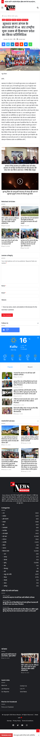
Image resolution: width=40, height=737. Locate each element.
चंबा (5, 565)
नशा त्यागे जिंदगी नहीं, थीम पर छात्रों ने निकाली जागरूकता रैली (9, 242)
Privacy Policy (17, 720)
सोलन (5, 583)
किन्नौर (5, 559)
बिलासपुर (6, 568)
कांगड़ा (5, 557)
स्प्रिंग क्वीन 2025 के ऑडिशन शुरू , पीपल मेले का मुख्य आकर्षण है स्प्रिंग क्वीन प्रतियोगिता (10, 220)
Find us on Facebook (7, 707)
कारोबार (4, 516)
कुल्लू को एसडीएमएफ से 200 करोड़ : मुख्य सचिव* (8, 655)
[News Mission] (10, 7)
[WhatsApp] (30, 44)
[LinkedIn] (12, 44)
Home (5, 16)
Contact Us (23, 686)
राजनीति (4, 542)
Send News (23, 691)
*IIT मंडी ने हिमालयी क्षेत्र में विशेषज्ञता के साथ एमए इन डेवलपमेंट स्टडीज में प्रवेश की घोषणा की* (10, 440)
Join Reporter (5, 688)
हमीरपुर (5, 586)
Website (3, 300)
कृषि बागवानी (5, 519)
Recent (30, 367)
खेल (3, 524)
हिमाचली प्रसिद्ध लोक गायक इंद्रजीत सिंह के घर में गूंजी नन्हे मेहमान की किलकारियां (26, 410)
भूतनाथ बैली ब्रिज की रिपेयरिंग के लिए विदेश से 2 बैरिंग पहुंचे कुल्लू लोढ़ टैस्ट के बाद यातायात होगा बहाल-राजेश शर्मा (25, 392)
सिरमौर (5, 580)
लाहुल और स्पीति (8, 574)
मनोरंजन (19, 20)
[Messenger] (26, 44)
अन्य (4, 513)
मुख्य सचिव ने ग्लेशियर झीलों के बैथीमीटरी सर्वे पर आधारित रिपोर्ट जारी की (29, 439)
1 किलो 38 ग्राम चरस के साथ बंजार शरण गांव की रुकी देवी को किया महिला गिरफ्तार (26, 401)
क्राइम (4, 522)
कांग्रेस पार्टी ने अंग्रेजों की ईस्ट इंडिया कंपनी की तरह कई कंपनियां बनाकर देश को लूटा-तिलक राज (29, 243)
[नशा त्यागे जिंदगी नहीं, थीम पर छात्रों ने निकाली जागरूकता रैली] (10, 234)
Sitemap (9, 720)
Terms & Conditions (27, 720)
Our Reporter (5, 691)
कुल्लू (16, 16)
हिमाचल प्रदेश (11, 16)
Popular (10, 367)
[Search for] (38, 8)
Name (3, 286)
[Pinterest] (17, 44)
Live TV (22, 688)
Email (3, 293)
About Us (4, 685)
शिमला (5, 577)
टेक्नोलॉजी (5, 527)
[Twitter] (8, 44)
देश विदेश (5, 530)
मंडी (5, 571)
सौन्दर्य (4, 545)
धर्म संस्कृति (8, 20)
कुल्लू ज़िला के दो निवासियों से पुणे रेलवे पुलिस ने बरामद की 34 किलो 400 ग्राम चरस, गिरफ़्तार (25, 383)
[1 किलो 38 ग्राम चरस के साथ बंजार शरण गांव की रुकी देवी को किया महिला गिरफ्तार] (7, 401)
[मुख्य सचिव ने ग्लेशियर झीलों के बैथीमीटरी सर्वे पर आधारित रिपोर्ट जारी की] (30, 430)
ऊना (5, 554)
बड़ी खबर (14, 20)
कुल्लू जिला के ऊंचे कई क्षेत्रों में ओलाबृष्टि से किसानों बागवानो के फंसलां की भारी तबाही (29, 220)
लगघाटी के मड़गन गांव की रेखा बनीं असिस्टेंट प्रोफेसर (24, 374)
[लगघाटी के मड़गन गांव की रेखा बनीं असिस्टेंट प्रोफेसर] (7, 375)
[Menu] (2, 8)
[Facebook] (3, 44)
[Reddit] (21, 44)
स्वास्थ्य (4, 548)
